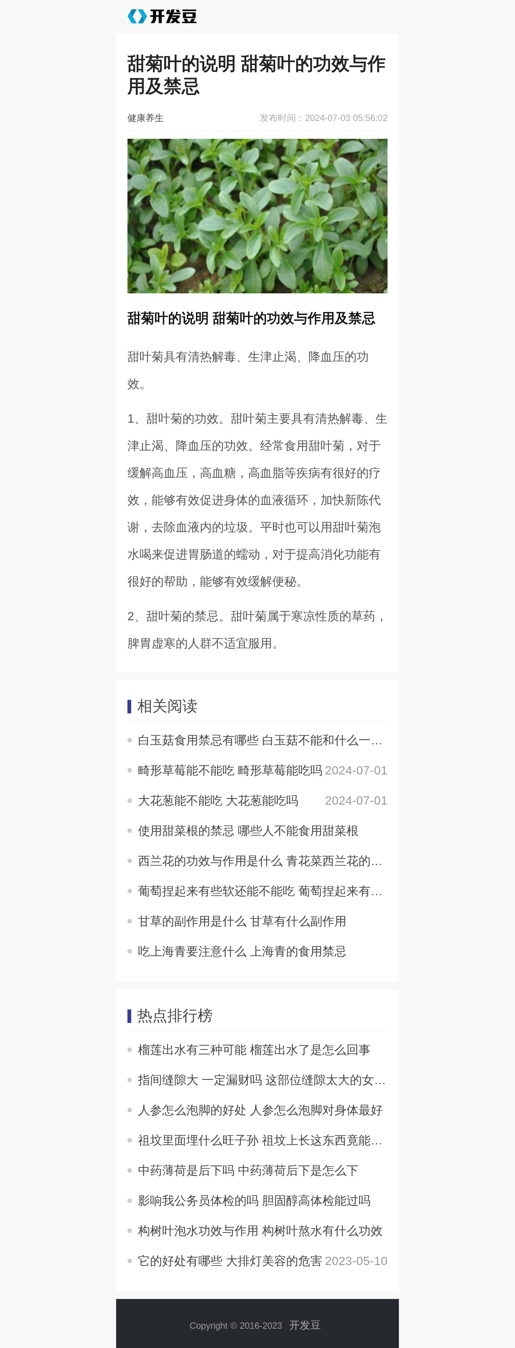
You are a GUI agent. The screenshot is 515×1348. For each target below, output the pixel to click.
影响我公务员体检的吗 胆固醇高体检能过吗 (254, 1200)
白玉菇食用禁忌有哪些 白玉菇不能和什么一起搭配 (272, 740)
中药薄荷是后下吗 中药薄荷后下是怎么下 (248, 1170)
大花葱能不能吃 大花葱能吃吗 (218, 800)
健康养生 (145, 118)
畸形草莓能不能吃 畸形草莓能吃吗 (230, 770)
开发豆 (305, 1325)
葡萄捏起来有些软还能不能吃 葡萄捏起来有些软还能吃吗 (290, 891)
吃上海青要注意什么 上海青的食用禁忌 (242, 951)
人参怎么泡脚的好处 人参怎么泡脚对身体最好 (260, 1110)
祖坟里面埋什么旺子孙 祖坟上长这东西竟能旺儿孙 (272, 1140)
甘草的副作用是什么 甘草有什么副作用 (242, 921)
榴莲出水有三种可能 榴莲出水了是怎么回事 (254, 1050)
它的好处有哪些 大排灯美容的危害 (230, 1261)
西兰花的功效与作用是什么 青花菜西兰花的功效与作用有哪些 (302, 861)
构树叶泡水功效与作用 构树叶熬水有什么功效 (260, 1231)
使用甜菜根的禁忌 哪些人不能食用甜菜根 (248, 830)
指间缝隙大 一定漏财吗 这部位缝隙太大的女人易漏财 (280, 1080)
